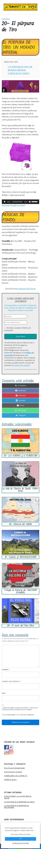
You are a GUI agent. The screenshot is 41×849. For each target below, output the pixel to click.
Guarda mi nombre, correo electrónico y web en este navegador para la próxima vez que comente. (20, 709)
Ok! (20, 839)
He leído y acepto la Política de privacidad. (17, 329)
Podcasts (6, 19)
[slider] (35, 201)
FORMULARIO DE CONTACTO (15, 776)
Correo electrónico (11, 681)
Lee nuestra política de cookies (20, 834)
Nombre (6, 669)
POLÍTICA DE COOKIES (13, 772)
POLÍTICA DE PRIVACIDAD (14, 768)
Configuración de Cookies (20, 843)
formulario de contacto (21, 365)
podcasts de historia (27, 289)
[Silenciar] (30, 202)
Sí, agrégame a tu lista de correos (19, 715)
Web (3, 693)
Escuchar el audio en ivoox (13, 205)
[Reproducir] (5, 202)
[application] (20, 201)
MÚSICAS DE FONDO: (18, 73)
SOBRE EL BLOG (10, 780)
